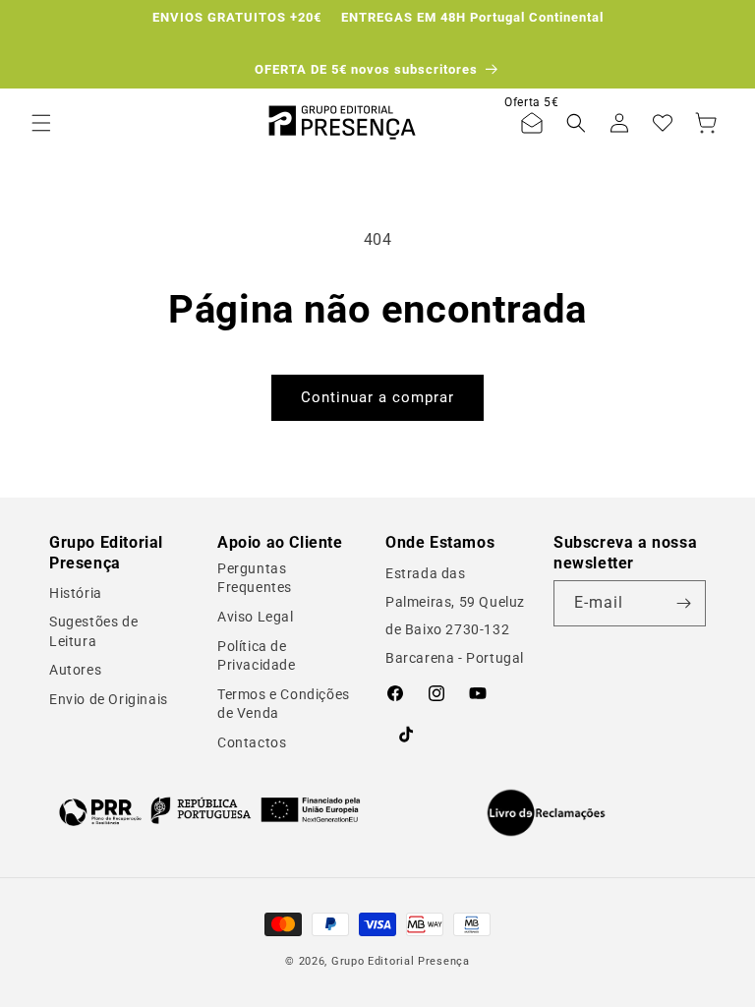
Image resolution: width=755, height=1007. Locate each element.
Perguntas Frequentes (254, 578)
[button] (41, 123)
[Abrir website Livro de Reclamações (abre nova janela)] (546, 813)
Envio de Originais (108, 699)
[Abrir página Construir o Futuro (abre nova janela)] (209, 811)
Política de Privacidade (256, 656)
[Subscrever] (683, 603)
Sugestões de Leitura (93, 631)
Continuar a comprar (377, 397)
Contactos (251, 742)
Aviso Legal (255, 616)
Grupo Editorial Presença (400, 961)
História (75, 593)
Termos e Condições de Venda (283, 704)
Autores (75, 670)
